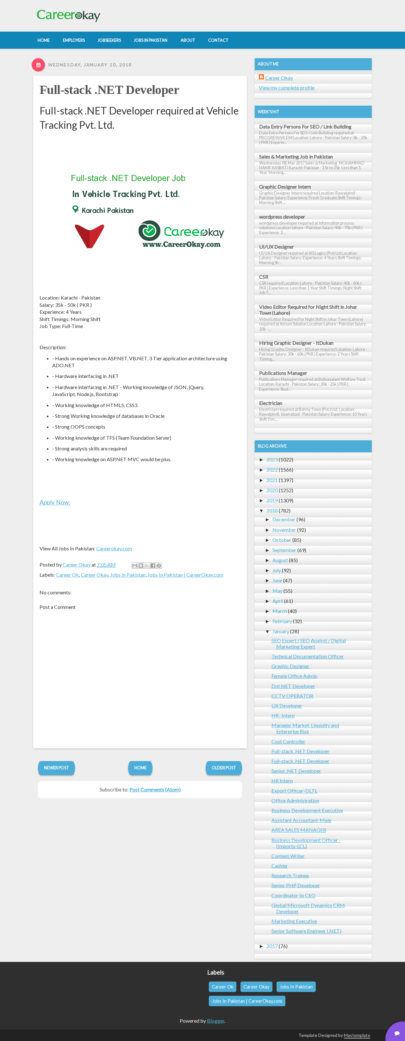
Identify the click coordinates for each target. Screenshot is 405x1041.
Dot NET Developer (293, 686)
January (280, 631)
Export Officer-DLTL (294, 791)
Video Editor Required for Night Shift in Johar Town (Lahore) (308, 310)
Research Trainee (290, 875)
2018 (272, 510)
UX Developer (286, 706)
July (276, 570)
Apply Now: (55, 502)
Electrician (270, 403)
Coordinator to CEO (293, 895)
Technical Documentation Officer (307, 656)
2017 (272, 946)
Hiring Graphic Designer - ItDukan (296, 343)
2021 (272, 480)
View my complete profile (287, 87)
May (277, 591)
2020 (272, 490)
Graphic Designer (290, 666)
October (281, 540)
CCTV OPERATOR (292, 696)
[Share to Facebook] (153, 565)
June (277, 580)
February (282, 621)
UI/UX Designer (276, 247)
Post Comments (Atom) (155, 789)
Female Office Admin (294, 676)
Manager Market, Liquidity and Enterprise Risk (305, 728)
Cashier (279, 866)
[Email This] (135, 565)
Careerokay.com (114, 548)
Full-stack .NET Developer (109, 90)
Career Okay (94, 575)
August (280, 560)
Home (140, 767)
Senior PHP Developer (295, 885)
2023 (272, 459)
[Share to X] (147, 565)
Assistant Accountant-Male (301, 820)
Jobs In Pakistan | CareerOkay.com (185, 575)
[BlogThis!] (141, 565)
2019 (272, 500)
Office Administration (295, 800)
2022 (272, 470)
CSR (263, 277)
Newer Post (56, 767)
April (277, 601)
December (284, 519)
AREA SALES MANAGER (298, 830)
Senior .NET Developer (296, 771)
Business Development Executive (307, 810)
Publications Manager (283, 373)
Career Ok (67, 575)
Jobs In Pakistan (128, 575)
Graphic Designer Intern (285, 186)
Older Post (224, 767)
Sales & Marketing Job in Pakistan (296, 156)
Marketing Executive (294, 921)
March (279, 611)
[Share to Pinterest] (159, 565)
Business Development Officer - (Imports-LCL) (306, 843)
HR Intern (282, 781)
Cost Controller (288, 741)
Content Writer (288, 856)
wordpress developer (282, 217)
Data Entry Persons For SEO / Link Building (305, 126)
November (284, 530)
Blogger (215, 1021)
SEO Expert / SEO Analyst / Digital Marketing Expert (308, 643)
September (284, 550)
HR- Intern (283, 715)
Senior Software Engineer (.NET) (306, 931)
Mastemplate (357, 1035)
